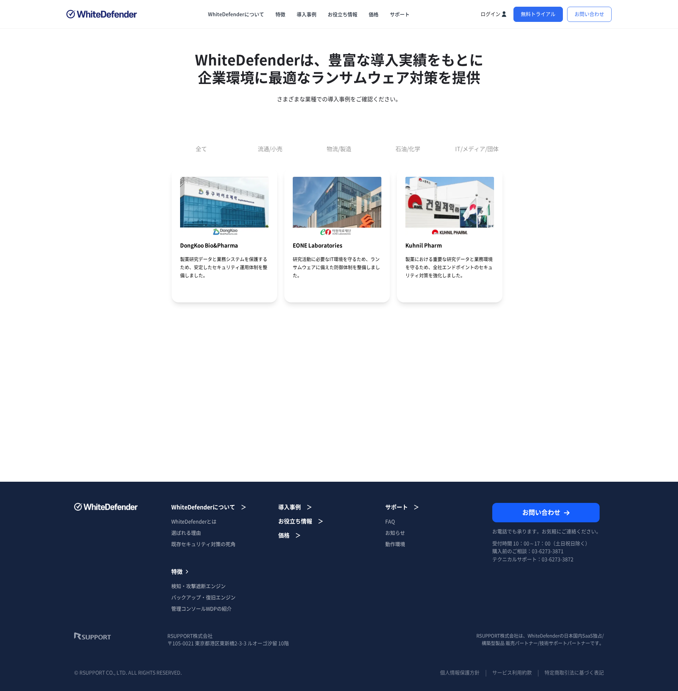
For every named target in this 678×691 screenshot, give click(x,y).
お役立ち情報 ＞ (300, 521)
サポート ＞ (402, 507)
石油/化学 (408, 149)
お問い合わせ (589, 14)
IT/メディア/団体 (477, 149)
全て (201, 149)
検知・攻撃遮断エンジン (198, 586)
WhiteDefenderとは (193, 521)
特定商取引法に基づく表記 (574, 672)
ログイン (490, 14)
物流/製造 (339, 149)
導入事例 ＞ (295, 507)
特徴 (280, 14)
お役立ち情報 (342, 14)
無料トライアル (538, 14)
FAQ (390, 521)
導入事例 (306, 14)
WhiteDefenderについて (236, 14)
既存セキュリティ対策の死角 (203, 544)
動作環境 (395, 544)
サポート (400, 14)
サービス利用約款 (512, 672)
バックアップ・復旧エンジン (203, 597)
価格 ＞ (289, 535)
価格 (374, 14)
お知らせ (395, 532)
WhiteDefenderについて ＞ (208, 507)
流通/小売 (270, 149)
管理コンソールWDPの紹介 (201, 608)
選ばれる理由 (186, 532)
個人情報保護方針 (460, 672)
